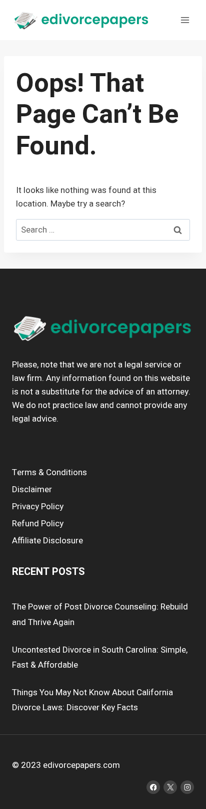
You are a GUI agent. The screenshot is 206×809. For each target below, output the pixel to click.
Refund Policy (38, 523)
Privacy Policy (38, 506)
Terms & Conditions (49, 472)
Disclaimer (32, 489)
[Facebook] (153, 787)
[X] (170, 787)
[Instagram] (187, 787)
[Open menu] (185, 20)
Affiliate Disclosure (47, 540)
